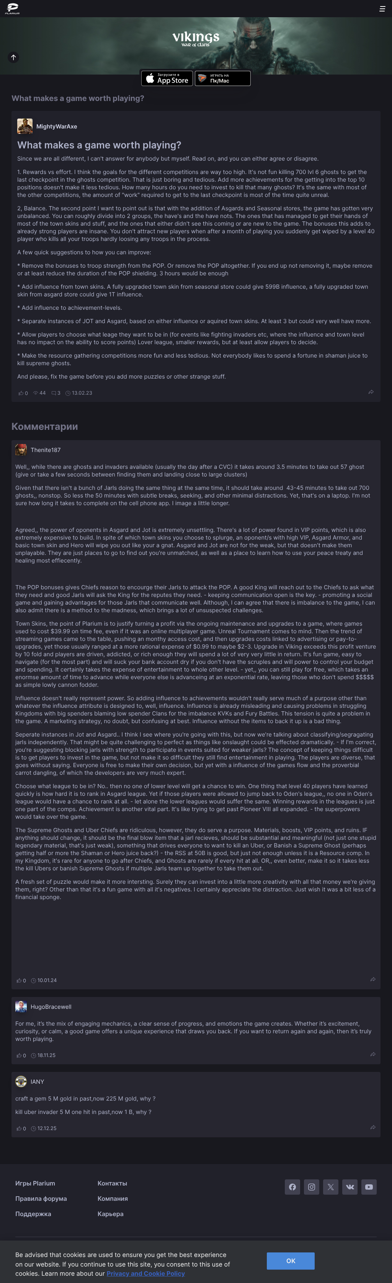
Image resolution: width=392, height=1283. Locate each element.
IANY (37, 1081)
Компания (113, 1198)
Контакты (112, 1183)
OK (291, 1261)
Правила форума (41, 1198)
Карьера (111, 1214)
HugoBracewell (51, 1006)
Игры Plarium (35, 1183)
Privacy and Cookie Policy (146, 1273)
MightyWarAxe (56, 126)
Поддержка (33, 1214)
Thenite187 (45, 450)
